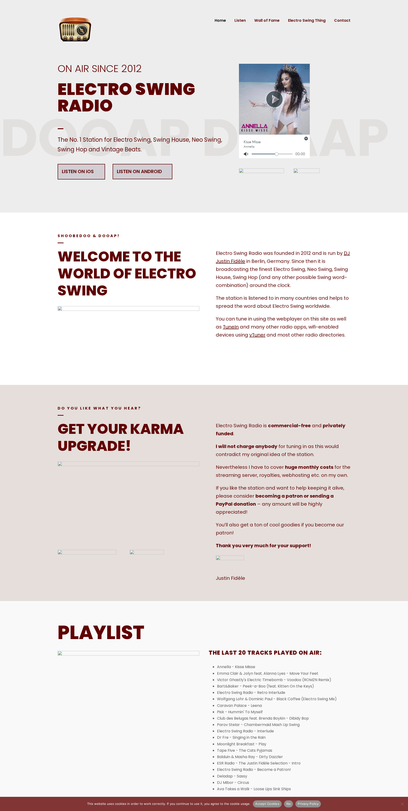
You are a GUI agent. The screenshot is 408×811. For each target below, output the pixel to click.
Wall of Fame (267, 20)
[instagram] (237, 361)
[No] (402, 804)
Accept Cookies (267, 804)
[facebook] (220, 361)
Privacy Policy (308, 804)
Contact (342, 20)
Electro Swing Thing (307, 20)
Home (220, 20)
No (288, 804)
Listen (240, 20)
